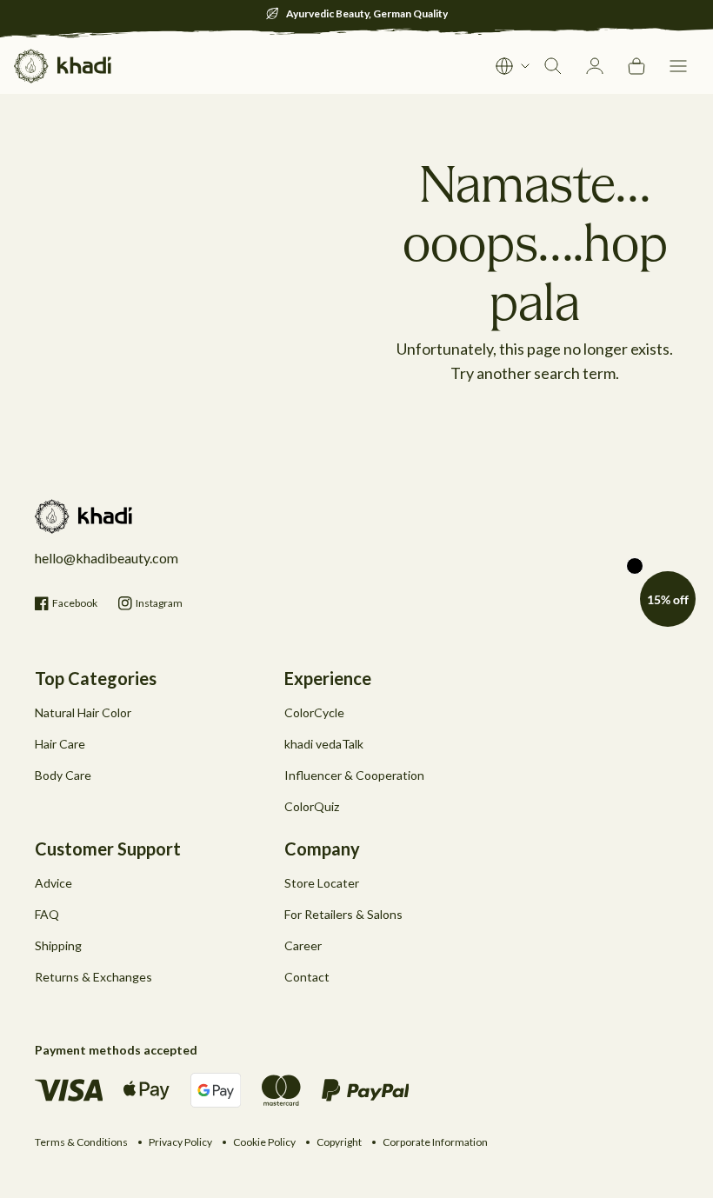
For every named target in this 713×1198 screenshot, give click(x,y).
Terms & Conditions (81, 1141)
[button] (678, 66)
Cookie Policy (264, 1141)
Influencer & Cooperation (354, 775)
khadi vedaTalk (323, 743)
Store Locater (321, 882)
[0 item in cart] (636, 66)
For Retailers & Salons (343, 914)
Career (303, 945)
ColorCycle (314, 712)
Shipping (58, 945)
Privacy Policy (180, 1141)
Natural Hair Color (83, 712)
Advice (53, 882)
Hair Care (60, 743)
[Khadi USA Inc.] (62, 66)
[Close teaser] (634, 566)
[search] (553, 66)
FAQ (47, 914)
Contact (307, 976)
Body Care (63, 775)
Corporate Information (435, 1141)
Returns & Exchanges (93, 976)
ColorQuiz (311, 806)
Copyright (339, 1141)
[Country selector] (513, 66)
